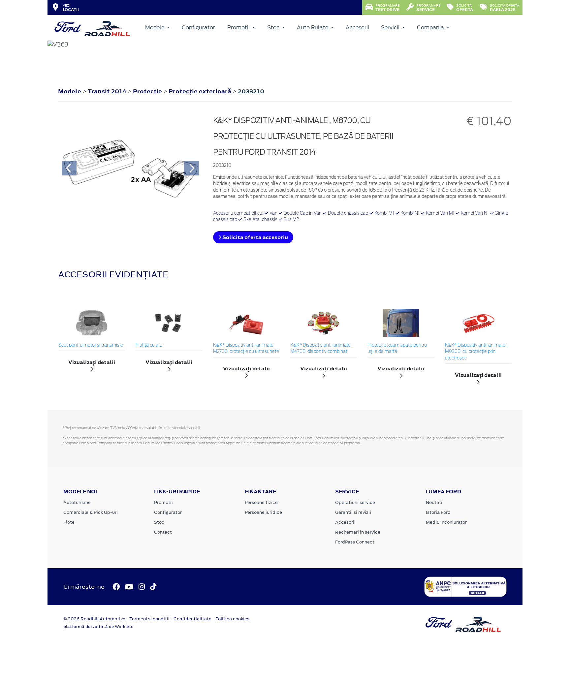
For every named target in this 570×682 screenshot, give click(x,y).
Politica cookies (232, 619)
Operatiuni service (355, 502)
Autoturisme (77, 502)
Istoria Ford (438, 512)
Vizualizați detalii (91, 362)
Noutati (434, 502)
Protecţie (148, 91)
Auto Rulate (313, 27)
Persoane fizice (261, 502)
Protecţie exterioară (201, 91)
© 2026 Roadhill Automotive (94, 619)
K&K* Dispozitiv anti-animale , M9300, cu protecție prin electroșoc (476, 351)
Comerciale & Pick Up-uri (90, 512)
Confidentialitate (192, 619)
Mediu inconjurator (446, 522)
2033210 (251, 91)
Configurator (198, 27)
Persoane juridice (263, 512)
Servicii (391, 27)
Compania (431, 27)
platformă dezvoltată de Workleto (98, 626)
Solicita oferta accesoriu (254, 237)
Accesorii (357, 27)
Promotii (239, 27)
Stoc (274, 27)
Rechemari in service (357, 532)
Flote (69, 522)
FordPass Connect (354, 542)
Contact (163, 532)
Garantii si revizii (353, 512)
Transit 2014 (107, 91)
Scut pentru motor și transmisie (90, 345)
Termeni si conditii (149, 619)
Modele (155, 27)
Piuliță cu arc (149, 345)
